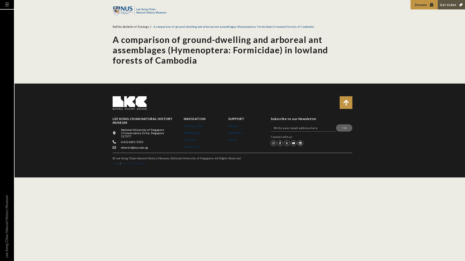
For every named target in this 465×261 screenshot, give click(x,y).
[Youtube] (293, 143)
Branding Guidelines (134, 163)
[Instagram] (273, 143)
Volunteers (235, 132)
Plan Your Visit (193, 126)
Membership (192, 132)
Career (232, 139)
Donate (233, 126)
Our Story (190, 139)
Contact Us (191, 146)
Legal (116, 163)
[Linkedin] (300, 143)
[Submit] (344, 128)
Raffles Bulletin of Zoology (131, 26)
